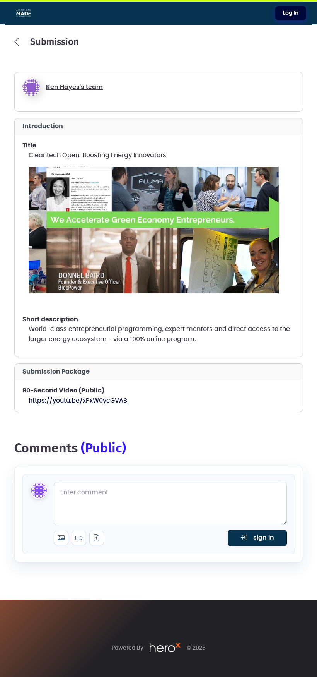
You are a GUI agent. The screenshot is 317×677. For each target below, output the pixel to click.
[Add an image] (61, 538)
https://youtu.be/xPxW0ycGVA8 (78, 401)
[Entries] (16, 41)
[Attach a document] (96, 538)
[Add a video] (79, 538)
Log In (290, 13)
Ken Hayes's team (74, 87)
